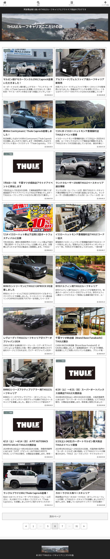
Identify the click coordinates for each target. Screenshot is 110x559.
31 (77, 526)
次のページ (55, 516)
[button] (101, 409)
